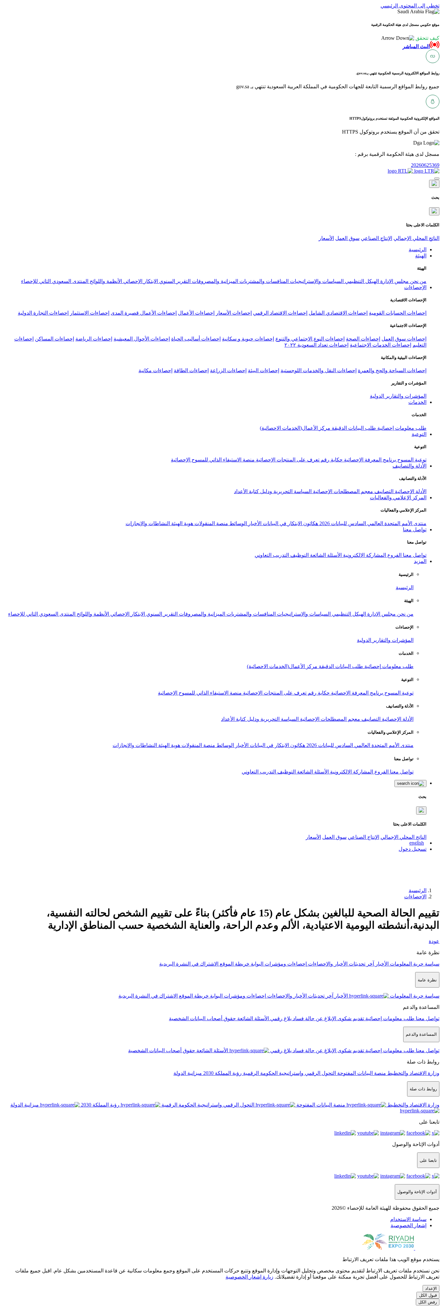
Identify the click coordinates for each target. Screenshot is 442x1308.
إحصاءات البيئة (263, 370)
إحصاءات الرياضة (93, 338)
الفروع (394, 555)
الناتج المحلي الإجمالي (416, 238)
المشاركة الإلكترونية (364, 555)
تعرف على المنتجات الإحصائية (287, 459)
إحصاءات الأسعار (234, 313)
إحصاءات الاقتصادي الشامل (338, 313)
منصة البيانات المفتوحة (361, 1073)
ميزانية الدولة (187, 1073)
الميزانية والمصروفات (214, 281)
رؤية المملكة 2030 (222, 1073)
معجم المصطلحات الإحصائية (342, 491)
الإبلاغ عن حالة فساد (314, 1018)
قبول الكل (428, 1295)
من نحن (417, 281)
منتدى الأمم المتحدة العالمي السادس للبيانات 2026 (372, 523)
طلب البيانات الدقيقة (353, 428)
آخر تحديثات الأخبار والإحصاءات (340, 964)
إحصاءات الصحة (363, 338)
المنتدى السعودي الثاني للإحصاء (54, 281)
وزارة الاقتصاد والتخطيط (412, 1073)
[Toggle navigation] (436, 178)
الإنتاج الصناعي (376, 238)
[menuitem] (408, 1219)
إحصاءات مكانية (155, 370)
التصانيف (383, 491)
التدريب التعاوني (272, 555)
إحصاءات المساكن (54, 338)
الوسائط (237, 523)
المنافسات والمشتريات (263, 281)
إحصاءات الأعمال (196, 313)
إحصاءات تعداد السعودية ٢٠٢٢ (316, 345)
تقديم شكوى (350, 1018)
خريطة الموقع (233, 964)
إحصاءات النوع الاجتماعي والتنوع (310, 338)
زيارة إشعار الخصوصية (249, 1277)
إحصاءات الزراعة (228, 370)
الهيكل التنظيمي (361, 281)
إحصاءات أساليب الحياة (196, 338)
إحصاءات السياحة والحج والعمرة (392, 370)
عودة (434, 941)
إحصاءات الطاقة (191, 370)
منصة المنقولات (210, 523)
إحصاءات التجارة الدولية (43, 313)
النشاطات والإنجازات (148, 523)
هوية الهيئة (181, 523)
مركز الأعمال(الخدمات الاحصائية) (295, 428)
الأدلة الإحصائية (409, 491)
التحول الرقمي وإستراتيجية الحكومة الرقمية (289, 1073)
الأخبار (254, 523)
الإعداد (431, 1288)
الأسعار (326, 238)
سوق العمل (347, 238)
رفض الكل (427, 1302)
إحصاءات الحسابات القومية (397, 313)
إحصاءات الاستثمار (89, 313)
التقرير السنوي (174, 281)
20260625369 (425, 165)
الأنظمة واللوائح (105, 281)
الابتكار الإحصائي (140, 281)
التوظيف (299, 555)
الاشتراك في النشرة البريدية (188, 964)
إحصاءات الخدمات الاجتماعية (380, 345)
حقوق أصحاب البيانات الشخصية (202, 1018)
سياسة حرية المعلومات (414, 964)
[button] (410, 38)
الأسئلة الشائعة (325, 555)
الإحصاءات (415, 896)
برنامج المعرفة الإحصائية (369, 459)
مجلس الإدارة (394, 281)
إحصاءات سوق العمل (403, 338)
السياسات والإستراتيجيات (316, 281)
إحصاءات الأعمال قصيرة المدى (144, 313)
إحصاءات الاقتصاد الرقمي (280, 313)
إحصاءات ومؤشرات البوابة (278, 964)
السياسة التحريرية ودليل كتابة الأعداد (273, 491)
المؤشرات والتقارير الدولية (398, 396)
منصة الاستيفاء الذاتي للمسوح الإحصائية (213, 459)
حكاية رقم (331, 459)
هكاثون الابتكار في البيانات (289, 523)
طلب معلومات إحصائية (401, 428)
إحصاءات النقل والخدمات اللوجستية (319, 370)
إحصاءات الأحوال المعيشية (142, 338)
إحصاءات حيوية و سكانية (248, 338)
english (416, 843)
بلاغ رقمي (280, 1018)
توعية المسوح (411, 459)
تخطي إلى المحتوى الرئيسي (410, 5)
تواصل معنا (414, 555)
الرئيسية (405, 587)
